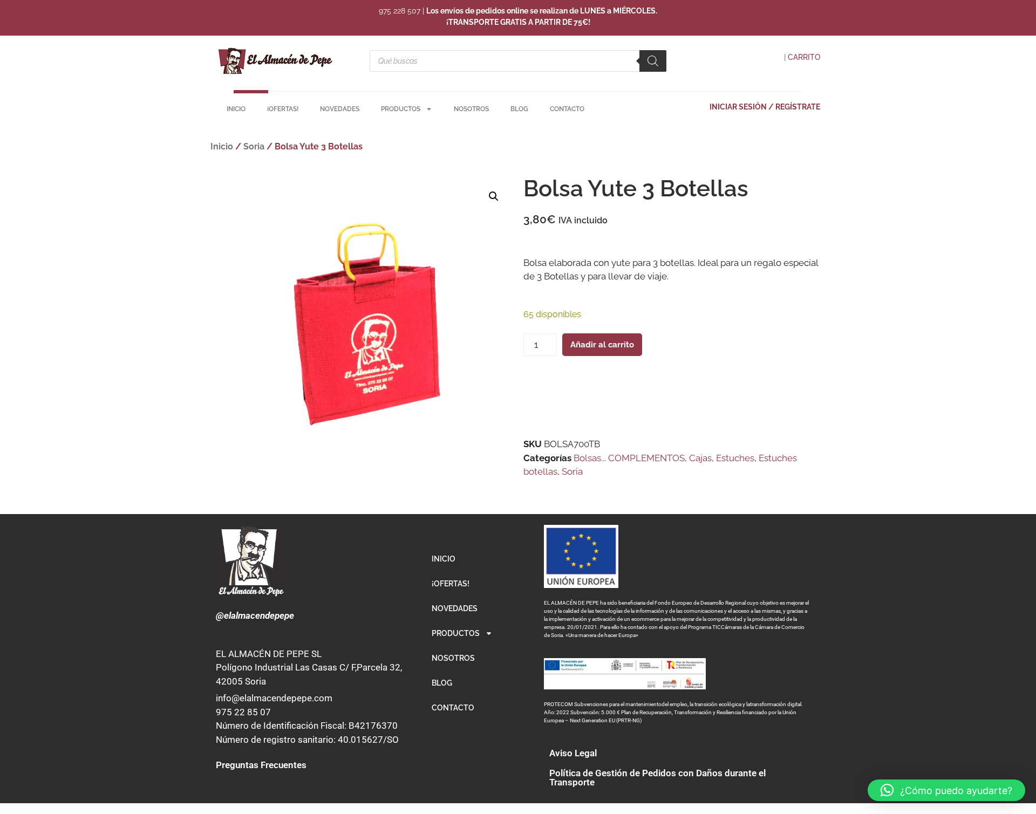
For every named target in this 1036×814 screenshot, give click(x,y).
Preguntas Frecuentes (261, 765)
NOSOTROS (471, 109)
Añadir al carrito (602, 345)
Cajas (700, 458)
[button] (493, 196)
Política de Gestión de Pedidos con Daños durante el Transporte (657, 778)
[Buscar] (652, 61)
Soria (253, 146)
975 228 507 (399, 10)
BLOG (519, 109)
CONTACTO (567, 109)
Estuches (735, 458)
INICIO (236, 109)
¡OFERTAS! (282, 109)
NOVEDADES (339, 109)
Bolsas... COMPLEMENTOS (629, 458)
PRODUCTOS (400, 109)
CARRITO (804, 57)
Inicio (221, 146)
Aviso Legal (573, 753)
